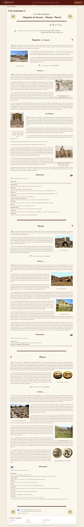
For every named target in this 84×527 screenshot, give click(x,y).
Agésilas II (16, 307)
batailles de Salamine (22, 427)
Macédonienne (57, 317)
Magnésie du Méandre (53, 295)
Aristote (32, 51)
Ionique (19, 159)
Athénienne (38, 302)
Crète (33, 457)
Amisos (26, 382)
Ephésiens (53, 78)
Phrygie (24, 322)
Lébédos (15, 269)
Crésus (54, 410)
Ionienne (48, 268)
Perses (44, 85)
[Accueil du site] (53, 25)
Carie (48, 307)
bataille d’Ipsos (19, 322)
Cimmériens (60, 77)
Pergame (48, 46)
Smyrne (31, 269)
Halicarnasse (52, 269)
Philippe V (17, 327)
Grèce (42, 2)
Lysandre (29, 302)
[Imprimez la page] (56, 25)
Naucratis (31, 78)
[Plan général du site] (58, 25)
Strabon (60, 265)
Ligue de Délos (30, 286)
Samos (26, 269)
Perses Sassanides (58, 107)
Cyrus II (48, 415)
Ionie (54, 45)
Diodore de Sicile (60, 60)
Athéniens (12, 293)
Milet (31, 97)
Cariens (11, 268)
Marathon (40, 425)
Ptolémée (41, 325)
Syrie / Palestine (50, 2)
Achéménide (43, 308)
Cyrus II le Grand (48, 82)
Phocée (20, 269)
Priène (46, 141)
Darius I (37, 275)
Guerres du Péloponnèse (37, 289)
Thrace (56, 322)
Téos (28, 269)
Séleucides (23, 325)
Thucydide (57, 296)
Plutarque (17, 298)
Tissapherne (52, 307)
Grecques (34, 92)
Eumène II (24, 95)
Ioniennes (19, 275)
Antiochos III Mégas (39, 94)
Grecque (51, 45)
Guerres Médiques (44, 274)
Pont (72, 98)
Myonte (56, 398)
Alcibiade (21, 301)
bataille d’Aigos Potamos (46, 302)
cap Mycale (43, 427)
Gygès (37, 75)
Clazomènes (64, 268)
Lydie (34, 75)
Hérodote (45, 60)
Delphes (34, 52)
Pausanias (31, 61)
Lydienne (33, 368)
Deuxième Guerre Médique (22, 428)
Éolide (55, 363)
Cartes (11, 522)
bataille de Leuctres (46, 311)
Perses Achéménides (25, 82)
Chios (55, 268)
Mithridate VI (12, 100)
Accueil (8, 6)
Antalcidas (60, 445)
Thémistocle (29, 86)
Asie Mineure (33, 2)
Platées (33, 427)
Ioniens (62, 266)
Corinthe (45, 89)
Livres (44, 522)
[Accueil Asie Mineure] (50, 25)
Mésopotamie (46, 2)
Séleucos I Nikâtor (52, 323)
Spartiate (27, 89)
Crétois (68, 54)
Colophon (68, 268)
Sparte (42, 89)
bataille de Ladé (46, 275)
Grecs (48, 404)
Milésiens (21, 78)
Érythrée (11, 269)
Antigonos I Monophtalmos (32, 322)
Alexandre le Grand (20, 92)
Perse (54, 2)
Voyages (40, 2)
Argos (27, 293)
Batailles (28, 520)
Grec (21, 45)
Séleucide (22, 94)
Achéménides (32, 416)
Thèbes (40, 313)
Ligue (19, 289)
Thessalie (51, 54)
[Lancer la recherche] (75, 2)
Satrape (52, 85)
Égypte (37, 2)
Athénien (22, 86)
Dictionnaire (29, 522)
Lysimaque (59, 322)
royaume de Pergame (18, 95)
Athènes (43, 266)
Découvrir (57, 2)
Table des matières (46, 520)
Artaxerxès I (12, 88)
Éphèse (26, 77)
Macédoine (64, 316)
